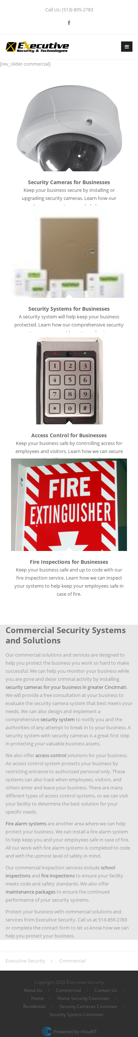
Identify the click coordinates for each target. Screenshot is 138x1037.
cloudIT (88, 1031)
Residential (34, 1006)
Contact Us (106, 990)
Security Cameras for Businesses (69, 182)
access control (50, 755)
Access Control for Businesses (69, 435)
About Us (33, 990)
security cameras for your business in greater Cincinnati (66, 687)
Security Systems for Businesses (69, 308)
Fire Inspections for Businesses (69, 561)
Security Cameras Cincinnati (88, 1006)
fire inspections (58, 875)
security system (57, 719)
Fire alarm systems (26, 823)
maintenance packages (31, 891)
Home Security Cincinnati (83, 998)
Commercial (68, 990)
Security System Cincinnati (76, 1014)
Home (37, 998)
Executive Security (25, 960)
